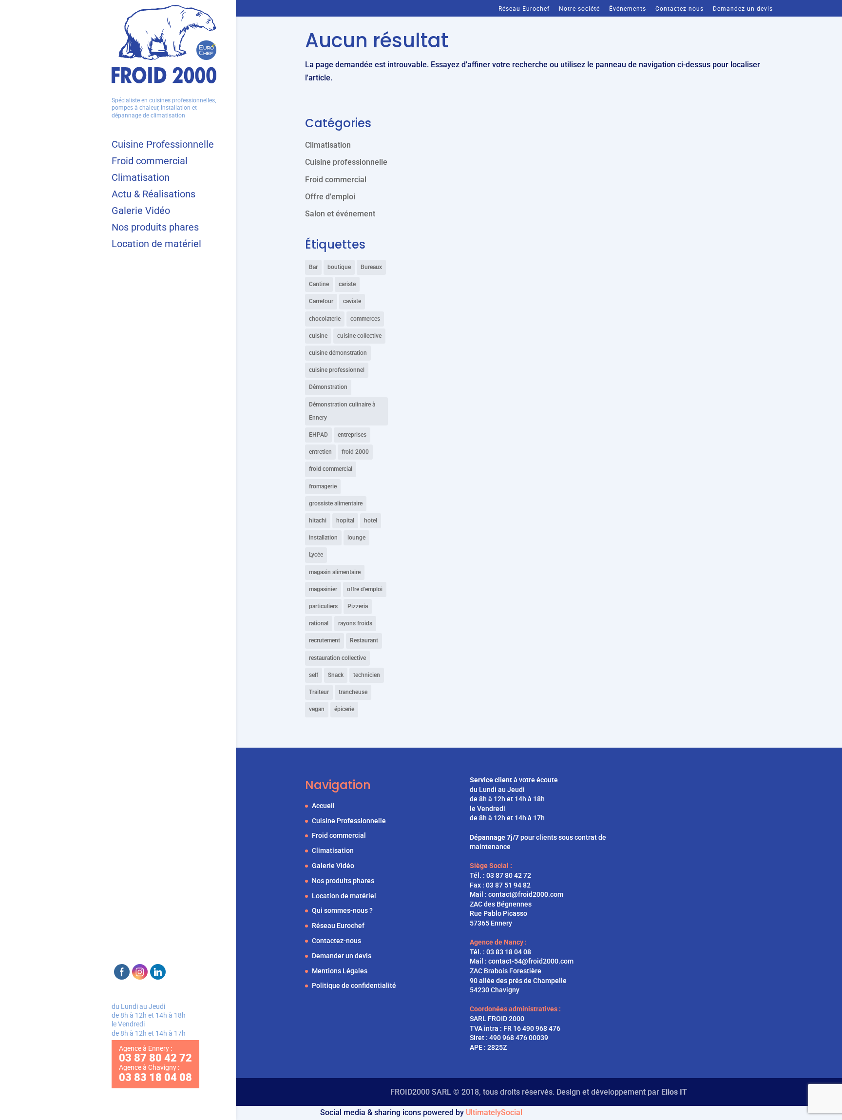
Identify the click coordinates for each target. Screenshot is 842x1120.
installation (323, 537)
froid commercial (330, 468)
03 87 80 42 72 (508, 875)
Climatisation (141, 178)
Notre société (579, 8)
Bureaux (371, 267)
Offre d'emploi (330, 196)
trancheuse (353, 692)
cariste (347, 284)
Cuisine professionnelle (346, 162)
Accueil (323, 806)
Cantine (319, 284)
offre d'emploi (365, 589)
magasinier (323, 589)
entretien (320, 451)
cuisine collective (359, 335)
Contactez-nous (679, 8)
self (313, 675)
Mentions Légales (339, 971)
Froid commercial (150, 162)
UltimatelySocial (494, 1112)
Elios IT (674, 1092)
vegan (317, 709)
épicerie (344, 709)
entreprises (352, 434)
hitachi (317, 520)
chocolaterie (325, 318)
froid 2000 (355, 451)
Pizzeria (357, 606)
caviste (352, 301)
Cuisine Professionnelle (163, 145)
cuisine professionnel (336, 370)
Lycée (316, 554)
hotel (370, 520)
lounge (356, 537)
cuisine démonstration (338, 352)
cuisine (318, 335)
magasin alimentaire (335, 572)
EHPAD (318, 434)
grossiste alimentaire (336, 503)
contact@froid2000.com (525, 894)
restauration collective (337, 658)
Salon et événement (340, 213)
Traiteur (319, 692)
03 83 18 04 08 (508, 952)
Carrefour (321, 301)
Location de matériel (156, 245)
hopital (345, 520)
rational (318, 623)
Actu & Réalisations (153, 195)
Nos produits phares (155, 228)
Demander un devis (341, 956)
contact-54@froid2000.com (531, 961)
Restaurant (364, 640)
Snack (336, 675)
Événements (627, 8)
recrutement (324, 640)
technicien (366, 675)
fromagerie (323, 486)
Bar (313, 267)
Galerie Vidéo (141, 211)
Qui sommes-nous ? (342, 910)
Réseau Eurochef (524, 8)
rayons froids (355, 623)
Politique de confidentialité (354, 985)
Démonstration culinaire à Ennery (342, 411)
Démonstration (328, 387)
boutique (339, 267)
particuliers (323, 606)
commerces (365, 318)
